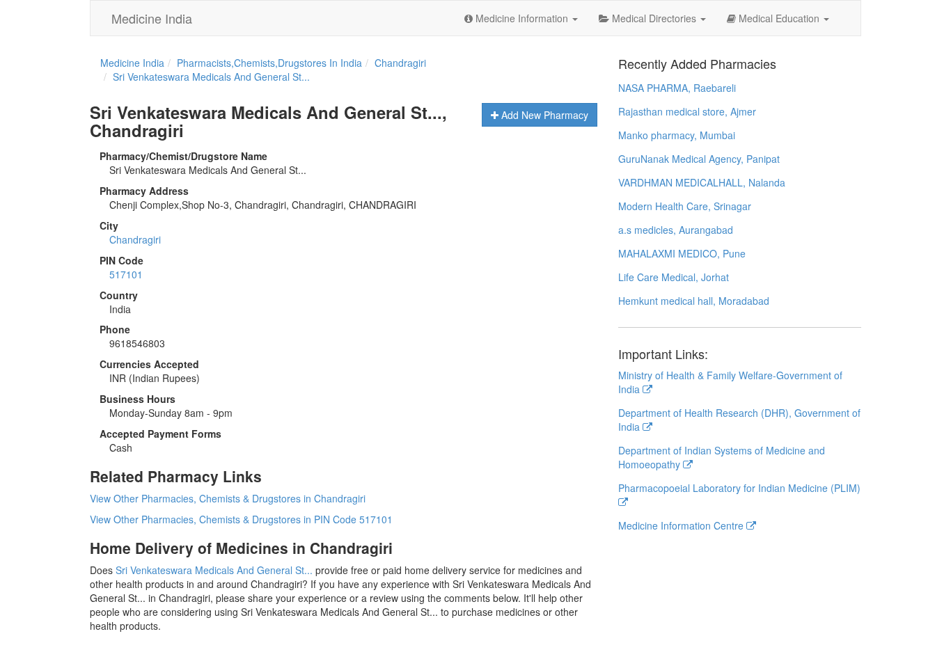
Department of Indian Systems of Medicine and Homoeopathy (721, 457)
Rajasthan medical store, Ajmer (687, 111)
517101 (126, 274)
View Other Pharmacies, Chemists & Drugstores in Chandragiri (228, 498)
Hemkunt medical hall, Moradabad (693, 301)
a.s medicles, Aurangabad (675, 230)
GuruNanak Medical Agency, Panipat (699, 159)
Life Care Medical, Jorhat (673, 277)
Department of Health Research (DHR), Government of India (739, 420)
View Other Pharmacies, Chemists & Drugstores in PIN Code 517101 (241, 519)
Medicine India (151, 18)
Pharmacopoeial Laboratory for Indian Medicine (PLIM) (739, 488)
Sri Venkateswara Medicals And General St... (214, 570)
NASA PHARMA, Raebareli (677, 88)
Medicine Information (522, 18)
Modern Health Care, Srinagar (684, 206)
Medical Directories (654, 18)
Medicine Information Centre (682, 525)
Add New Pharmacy (543, 115)
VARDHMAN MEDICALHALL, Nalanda (701, 182)
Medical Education (779, 18)
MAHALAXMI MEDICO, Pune (682, 253)
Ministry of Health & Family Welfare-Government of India (730, 382)
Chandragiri (135, 239)
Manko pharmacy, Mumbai (676, 135)
